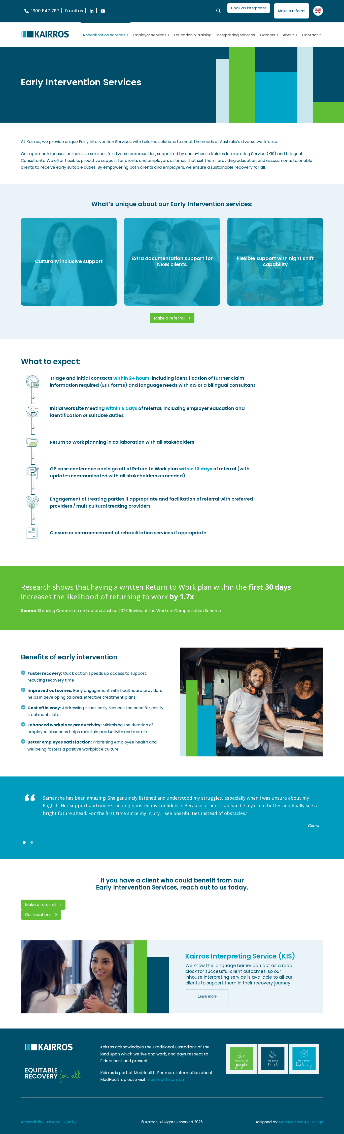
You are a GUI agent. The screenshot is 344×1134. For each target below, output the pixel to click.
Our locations (38, 914)
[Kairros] (45, 34)
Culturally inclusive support (69, 261)
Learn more (207, 996)
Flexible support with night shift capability (275, 261)
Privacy (53, 1121)
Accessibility (32, 1121)
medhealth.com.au (165, 1079)
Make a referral (169, 318)
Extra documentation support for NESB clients (172, 261)
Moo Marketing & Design (301, 1121)
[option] (172, 811)
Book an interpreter (248, 8)
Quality (70, 1121)
